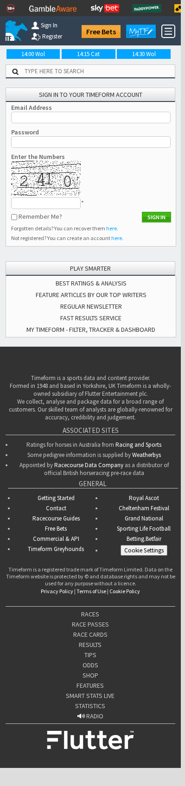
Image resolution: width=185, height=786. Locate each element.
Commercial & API (56, 539)
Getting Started (56, 498)
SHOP (90, 675)
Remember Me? (40, 216)
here (111, 228)
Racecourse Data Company (88, 465)
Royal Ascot (144, 498)
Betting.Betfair (144, 539)
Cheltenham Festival (144, 508)
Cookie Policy (124, 591)
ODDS (90, 665)
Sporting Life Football (144, 528)
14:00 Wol (33, 54)
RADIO (94, 716)
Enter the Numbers (38, 156)
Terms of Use (91, 591)
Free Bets (101, 31)
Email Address (31, 107)
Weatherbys (146, 455)
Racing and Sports (138, 445)
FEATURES (90, 685)
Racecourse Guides (56, 518)
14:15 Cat (88, 54)
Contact (56, 508)
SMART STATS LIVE (90, 695)
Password (25, 132)
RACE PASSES (90, 624)
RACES (90, 614)
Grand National (144, 518)
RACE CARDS (90, 634)
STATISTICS (90, 706)
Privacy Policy (57, 591)
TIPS (90, 655)
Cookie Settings (144, 550)
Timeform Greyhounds (56, 549)
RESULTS (90, 644)
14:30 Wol (144, 54)
